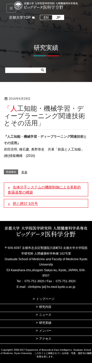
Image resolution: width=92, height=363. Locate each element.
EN (46, 17)
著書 (46, 99)
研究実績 (45, 323)
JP (58, 17)
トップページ (45, 299)
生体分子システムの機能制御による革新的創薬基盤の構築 (44, 189)
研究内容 (45, 307)
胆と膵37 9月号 (25, 203)
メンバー (45, 330)
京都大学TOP (20, 17)
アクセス (45, 338)
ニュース (45, 315)
